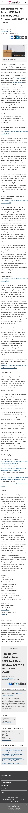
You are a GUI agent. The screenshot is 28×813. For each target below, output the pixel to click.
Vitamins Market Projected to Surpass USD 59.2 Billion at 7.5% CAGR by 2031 (12, 749)
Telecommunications (8, 695)
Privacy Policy (20, 799)
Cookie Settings (14, 801)
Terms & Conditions (13, 797)
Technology (18, 693)
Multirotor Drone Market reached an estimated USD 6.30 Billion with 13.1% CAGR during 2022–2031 (12, 754)
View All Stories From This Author (11, 763)
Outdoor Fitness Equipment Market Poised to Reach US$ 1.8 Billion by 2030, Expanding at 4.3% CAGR (13, 759)
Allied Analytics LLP (6, 31)
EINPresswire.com (19, 78)
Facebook (4, 614)
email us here (5, 610)
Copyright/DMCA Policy (8, 799)
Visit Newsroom (6, 740)
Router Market (17, 82)
